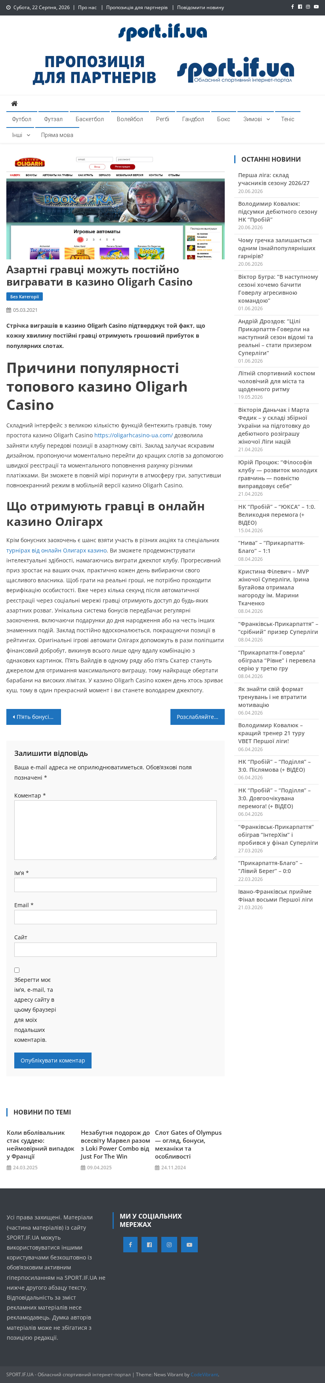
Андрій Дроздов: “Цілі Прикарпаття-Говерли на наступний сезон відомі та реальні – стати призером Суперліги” (275, 337)
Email (24, 905)
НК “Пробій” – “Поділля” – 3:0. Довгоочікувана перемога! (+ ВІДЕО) (274, 798)
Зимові (252, 119)
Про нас (87, 7)
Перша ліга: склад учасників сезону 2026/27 (274, 179)
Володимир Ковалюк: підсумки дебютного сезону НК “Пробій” (277, 211)
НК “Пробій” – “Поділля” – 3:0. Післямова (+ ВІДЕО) (274, 765)
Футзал (53, 119)
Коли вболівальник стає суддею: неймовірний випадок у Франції (41, 1144)
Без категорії (24, 296)
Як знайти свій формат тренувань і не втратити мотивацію (272, 697)
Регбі (162, 119)
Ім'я (21, 873)
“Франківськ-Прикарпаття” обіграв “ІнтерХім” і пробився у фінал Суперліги (278, 834)
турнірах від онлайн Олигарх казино (56, 550)
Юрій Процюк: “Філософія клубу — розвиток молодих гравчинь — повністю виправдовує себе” (277, 474)
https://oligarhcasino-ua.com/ (133, 435)
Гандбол (193, 119)
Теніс (287, 119)
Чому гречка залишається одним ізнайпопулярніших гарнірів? (276, 248)
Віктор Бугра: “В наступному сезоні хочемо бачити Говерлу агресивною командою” (278, 288)
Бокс (223, 119)
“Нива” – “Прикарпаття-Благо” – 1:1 (271, 546)
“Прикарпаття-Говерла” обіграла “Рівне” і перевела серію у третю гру (276, 660)
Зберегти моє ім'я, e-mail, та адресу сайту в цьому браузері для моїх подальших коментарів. (35, 1009)
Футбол (21, 119)
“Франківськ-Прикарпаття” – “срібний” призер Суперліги (278, 627)
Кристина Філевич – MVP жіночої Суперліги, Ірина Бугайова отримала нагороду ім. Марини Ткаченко (273, 587)
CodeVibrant (204, 1374)
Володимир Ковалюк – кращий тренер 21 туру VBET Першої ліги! (271, 733)
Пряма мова (57, 135)
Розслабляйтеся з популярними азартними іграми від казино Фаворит (201, 716)
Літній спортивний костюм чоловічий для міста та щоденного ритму (276, 381)
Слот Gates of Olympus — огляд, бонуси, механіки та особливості (188, 1144)
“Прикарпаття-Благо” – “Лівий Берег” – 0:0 (270, 867)
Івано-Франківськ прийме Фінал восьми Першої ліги (275, 895)
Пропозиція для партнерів (137, 7)
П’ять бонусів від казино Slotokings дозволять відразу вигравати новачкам (39, 716)
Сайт (20, 937)
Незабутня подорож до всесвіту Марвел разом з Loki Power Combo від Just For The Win (115, 1144)
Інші (17, 135)
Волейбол (130, 119)
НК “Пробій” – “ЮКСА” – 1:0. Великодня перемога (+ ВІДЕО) (276, 514)
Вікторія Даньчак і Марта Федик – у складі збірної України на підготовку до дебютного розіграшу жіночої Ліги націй (274, 425)
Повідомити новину (200, 7)
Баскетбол (90, 119)
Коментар (30, 795)
